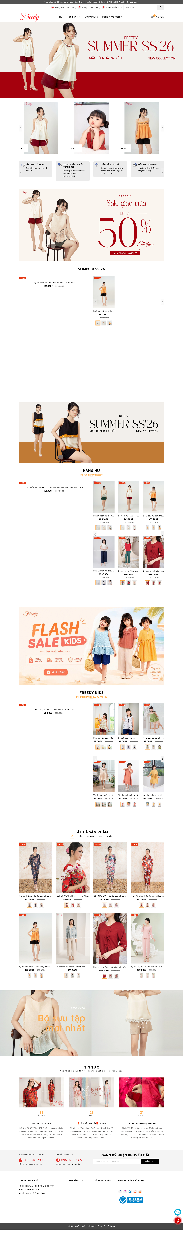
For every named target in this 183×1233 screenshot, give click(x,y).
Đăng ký (150, 1161)
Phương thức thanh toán (78, 1198)
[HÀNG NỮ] (91, 432)
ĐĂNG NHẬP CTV (114, 7)
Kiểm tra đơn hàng (76, 1208)
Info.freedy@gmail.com (35, 1193)
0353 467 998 (33, 1189)
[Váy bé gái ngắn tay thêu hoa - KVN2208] (104, 776)
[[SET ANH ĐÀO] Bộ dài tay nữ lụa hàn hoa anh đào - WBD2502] (35, 868)
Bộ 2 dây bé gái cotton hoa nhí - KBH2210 (54, 709)
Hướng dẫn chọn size (77, 1213)
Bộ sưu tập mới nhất (61, 1022)
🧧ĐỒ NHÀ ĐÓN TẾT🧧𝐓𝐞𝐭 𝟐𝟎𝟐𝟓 (91, 1123)
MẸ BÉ (124, 148)
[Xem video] (142, 1023)
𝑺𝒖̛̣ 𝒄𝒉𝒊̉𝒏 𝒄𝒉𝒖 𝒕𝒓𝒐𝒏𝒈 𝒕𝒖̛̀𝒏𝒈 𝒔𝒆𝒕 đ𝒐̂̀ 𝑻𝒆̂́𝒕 (142, 1123)
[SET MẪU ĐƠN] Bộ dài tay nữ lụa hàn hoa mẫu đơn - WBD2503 (122, 896)
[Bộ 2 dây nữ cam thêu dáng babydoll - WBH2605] (104, 292)
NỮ (22, 148)
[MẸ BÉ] (141, 128)
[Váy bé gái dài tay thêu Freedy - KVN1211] (153, 776)
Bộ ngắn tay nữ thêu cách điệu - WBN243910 (114, 571)
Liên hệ (96, 1190)
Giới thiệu (97, 1186)
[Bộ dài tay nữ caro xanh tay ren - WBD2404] (73, 938)
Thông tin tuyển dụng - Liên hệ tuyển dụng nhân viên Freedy (103, 1200)
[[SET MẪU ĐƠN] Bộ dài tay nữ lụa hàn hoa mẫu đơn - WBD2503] (110, 868)
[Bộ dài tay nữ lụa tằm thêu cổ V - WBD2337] (128, 552)
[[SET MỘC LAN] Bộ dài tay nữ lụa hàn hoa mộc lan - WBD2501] (54, 482)
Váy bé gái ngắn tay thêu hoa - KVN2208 (112, 795)
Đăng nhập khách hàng (65, 7)
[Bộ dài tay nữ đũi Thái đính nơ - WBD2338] (153, 552)
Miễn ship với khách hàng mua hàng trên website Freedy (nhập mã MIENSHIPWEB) (84, 2)
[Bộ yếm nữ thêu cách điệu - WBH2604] (128, 497)
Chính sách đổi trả (76, 1190)
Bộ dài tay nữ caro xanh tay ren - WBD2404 (76, 967)
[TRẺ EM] (91, 128)
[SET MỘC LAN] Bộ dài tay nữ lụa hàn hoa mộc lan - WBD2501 (54, 487)
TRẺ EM (74, 148)
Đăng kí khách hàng (91, 7)
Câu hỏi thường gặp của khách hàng (103, 1208)
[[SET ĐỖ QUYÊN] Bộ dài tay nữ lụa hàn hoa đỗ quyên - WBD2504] (73, 868)
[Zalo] (177, 1212)
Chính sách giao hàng (77, 1186)
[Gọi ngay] (177, 1220)
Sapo (112, 1226)
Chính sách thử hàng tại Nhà (78, 1203)
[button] (162, 535)
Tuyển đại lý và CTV (101, 1194)
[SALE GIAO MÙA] (91, 225)
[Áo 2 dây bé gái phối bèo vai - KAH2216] (153, 719)
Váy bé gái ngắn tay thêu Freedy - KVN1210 (138, 795)
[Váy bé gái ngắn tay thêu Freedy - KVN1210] (128, 776)
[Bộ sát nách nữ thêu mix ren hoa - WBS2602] (54, 329)
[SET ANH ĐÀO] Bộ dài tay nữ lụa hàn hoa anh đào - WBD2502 (47, 896)
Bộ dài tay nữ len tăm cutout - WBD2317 (149, 967)
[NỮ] (41, 128)
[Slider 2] (91, 60)
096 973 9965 (71, 1160)
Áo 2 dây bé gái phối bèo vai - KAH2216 (161, 738)
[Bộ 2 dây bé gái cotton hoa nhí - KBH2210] (54, 705)
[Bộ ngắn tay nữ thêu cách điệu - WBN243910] (104, 552)
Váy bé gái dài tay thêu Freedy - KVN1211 (162, 795)
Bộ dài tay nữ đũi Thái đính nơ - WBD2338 (162, 571)
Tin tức (91, 1067)
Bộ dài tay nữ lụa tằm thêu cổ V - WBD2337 (138, 571)
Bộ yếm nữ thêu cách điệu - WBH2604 (135, 516)
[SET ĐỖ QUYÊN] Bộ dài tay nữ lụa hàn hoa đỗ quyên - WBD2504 (86, 896)
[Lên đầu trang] (178, 1205)
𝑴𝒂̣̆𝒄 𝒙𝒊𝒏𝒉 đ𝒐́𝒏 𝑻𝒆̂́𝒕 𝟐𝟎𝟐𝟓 (41, 1123)
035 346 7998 (34, 1160)
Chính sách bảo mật (76, 1194)
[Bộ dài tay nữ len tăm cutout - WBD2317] (147, 938)
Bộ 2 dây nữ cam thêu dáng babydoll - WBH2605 (41, 967)
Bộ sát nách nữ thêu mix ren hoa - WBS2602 (54, 385)
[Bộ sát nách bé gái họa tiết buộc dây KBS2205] (128, 719)
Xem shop (80, 1039)
